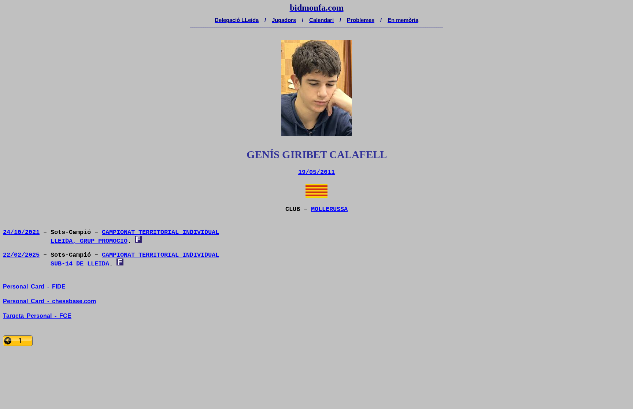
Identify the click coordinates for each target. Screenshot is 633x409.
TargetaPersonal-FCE (37, 316)
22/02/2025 (21, 255)
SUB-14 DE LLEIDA (80, 263)
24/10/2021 (21, 232)
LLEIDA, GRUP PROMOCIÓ (89, 241)
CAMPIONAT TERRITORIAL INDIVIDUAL (160, 232)
